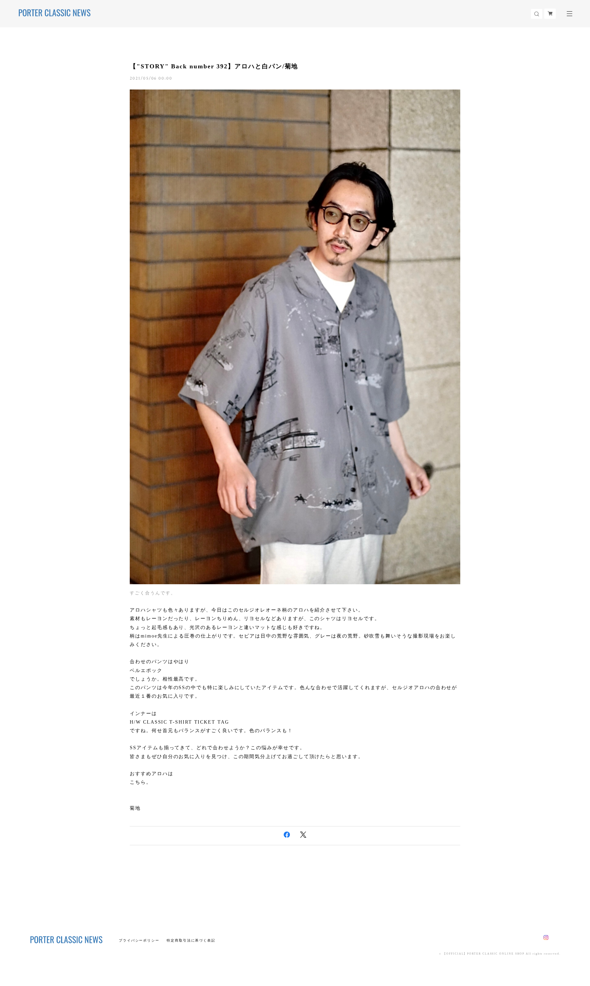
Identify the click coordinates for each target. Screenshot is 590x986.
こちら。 (141, 782)
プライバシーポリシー (139, 940)
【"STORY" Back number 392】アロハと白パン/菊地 (214, 66)
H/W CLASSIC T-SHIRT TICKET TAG (179, 722)
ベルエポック (146, 670)
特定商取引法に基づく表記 (191, 940)
